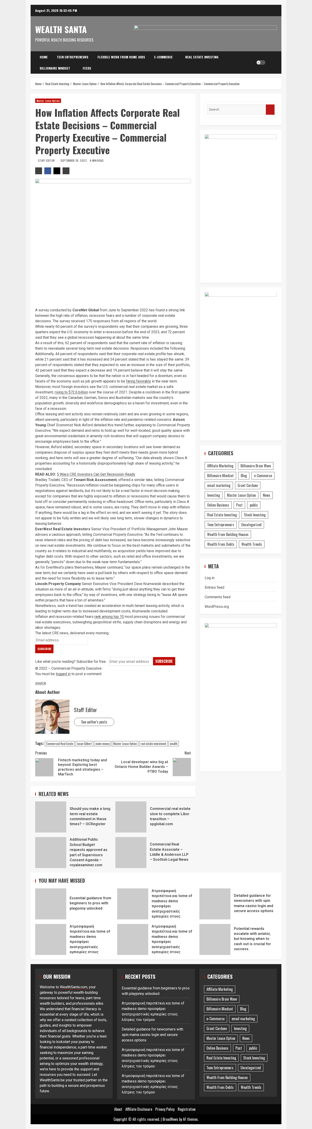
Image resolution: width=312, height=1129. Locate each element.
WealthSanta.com (73, 987)
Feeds (87, 68)
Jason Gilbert (84, 743)
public (254, 505)
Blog (244, 476)
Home (44, 57)
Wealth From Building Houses (228, 534)
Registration (187, 1109)
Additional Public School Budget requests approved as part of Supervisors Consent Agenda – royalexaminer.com (50, 852)
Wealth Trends (251, 544)
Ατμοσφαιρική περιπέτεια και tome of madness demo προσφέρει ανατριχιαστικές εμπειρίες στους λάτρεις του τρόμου (132, 903)
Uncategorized (251, 525)
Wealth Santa (61, 29)
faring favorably (138, 381)
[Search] (270, 62)
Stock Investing (255, 515)
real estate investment (153, 743)
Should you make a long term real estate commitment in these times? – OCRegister (50, 816)
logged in (63, 674)
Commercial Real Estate (59, 743)
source (40, 683)
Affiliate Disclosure (138, 1109)
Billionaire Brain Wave (256, 466)
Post (239, 505)
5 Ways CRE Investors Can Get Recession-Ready (96, 474)
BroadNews (170, 1119)
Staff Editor (47, 160)
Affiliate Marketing (220, 466)
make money (102, 743)
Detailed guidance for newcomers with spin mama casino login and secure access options (214, 903)
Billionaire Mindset (55, 68)
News (266, 495)
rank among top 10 (109, 616)
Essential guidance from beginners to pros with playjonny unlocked (50, 903)
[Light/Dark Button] (260, 62)
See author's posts (94, 722)
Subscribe (164, 661)
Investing (213, 495)
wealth (173, 743)
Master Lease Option (48, 100)
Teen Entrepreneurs (72, 57)
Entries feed (214, 587)
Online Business (218, 505)
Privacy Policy (165, 1109)
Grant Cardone (248, 485)
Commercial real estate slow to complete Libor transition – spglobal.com (130, 816)
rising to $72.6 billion (71, 392)
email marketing (218, 485)
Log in (209, 578)
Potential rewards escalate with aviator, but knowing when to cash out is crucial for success (214, 939)
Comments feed (217, 597)
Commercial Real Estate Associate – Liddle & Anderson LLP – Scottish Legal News (130, 852)
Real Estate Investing (201, 57)
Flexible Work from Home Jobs (121, 57)
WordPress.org (217, 606)
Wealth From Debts (220, 544)
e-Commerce (163, 57)
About (118, 1109)
